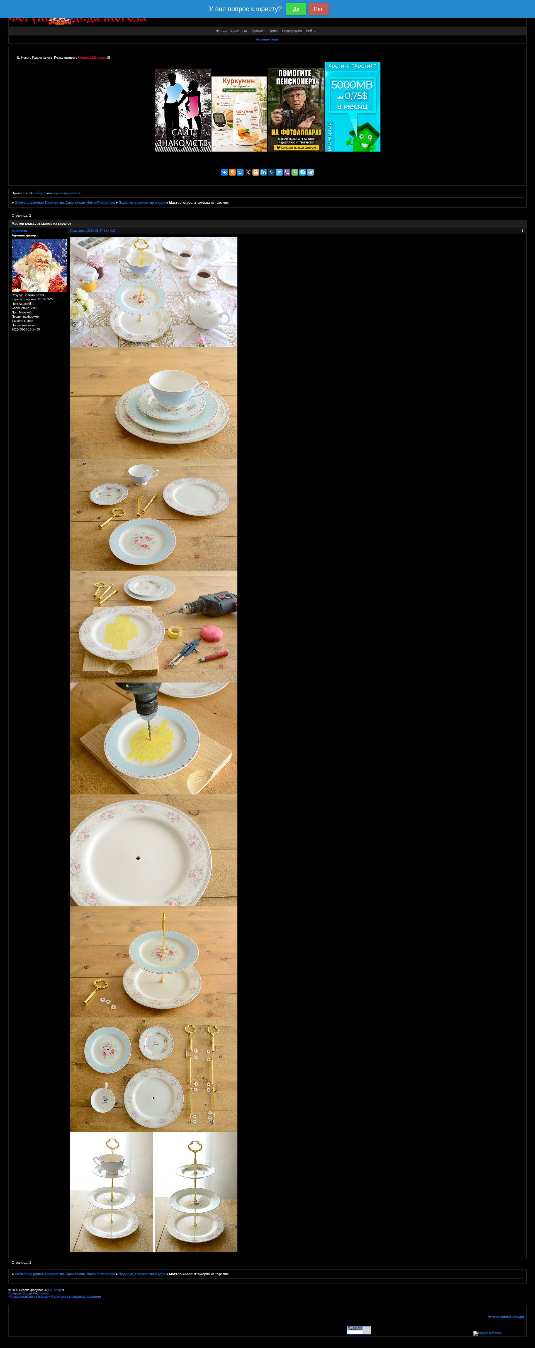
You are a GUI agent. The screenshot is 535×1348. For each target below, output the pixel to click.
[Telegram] (310, 172)
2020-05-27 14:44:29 (101, 230)
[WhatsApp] (294, 172)
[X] (248, 172)
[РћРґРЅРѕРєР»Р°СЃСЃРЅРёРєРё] (232, 172)
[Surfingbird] (279, 172)
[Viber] (287, 172)
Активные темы (267, 39)
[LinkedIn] (263, 172)
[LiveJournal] (271, 172)
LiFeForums (54, 1290)
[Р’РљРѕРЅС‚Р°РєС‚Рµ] (224, 172)
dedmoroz (20, 231)
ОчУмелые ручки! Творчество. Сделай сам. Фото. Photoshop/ (65, 203)
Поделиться (78, 230)
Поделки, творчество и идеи (142, 203)
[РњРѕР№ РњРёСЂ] (240, 172)
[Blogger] (255, 172)
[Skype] (302, 172)
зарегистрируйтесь (66, 193)
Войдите (40, 193)
